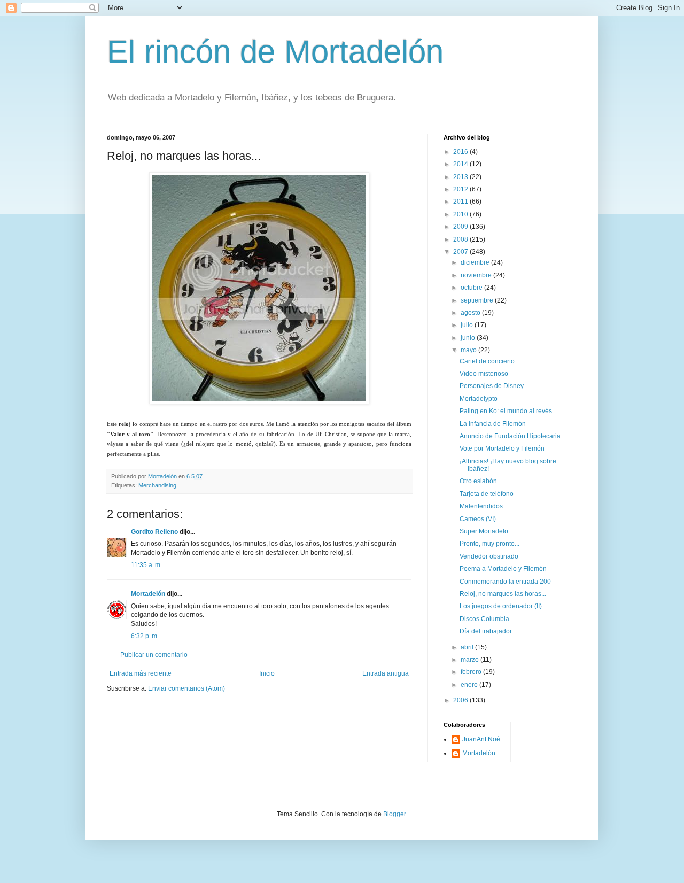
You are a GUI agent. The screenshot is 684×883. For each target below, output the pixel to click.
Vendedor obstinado (489, 556)
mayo (469, 350)
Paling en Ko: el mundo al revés (506, 411)
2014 (461, 164)
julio (468, 325)
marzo (470, 659)
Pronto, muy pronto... (489, 543)
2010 (461, 214)
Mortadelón (148, 594)
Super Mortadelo (484, 531)
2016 (461, 152)
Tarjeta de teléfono (487, 494)
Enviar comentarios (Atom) (186, 688)
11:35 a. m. (146, 565)
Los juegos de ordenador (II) (501, 606)
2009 (461, 226)
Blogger (394, 814)
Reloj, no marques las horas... (503, 594)
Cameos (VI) (478, 519)
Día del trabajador (486, 631)
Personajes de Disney (492, 386)
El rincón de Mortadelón (275, 51)
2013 (461, 177)
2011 (461, 201)
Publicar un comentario (154, 655)
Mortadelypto (479, 398)
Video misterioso (484, 373)
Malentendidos (481, 506)
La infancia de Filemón (493, 424)
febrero (472, 672)
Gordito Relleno (154, 532)
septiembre (478, 300)
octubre (472, 287)
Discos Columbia (484, 619)
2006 (461, 700)
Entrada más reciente (141, 673)
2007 (461, 251)
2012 (461, 189)
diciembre (476, 262)
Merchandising (157, 485)
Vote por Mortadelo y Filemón (502, 448)
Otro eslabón (478, 481)
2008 (461, 239)
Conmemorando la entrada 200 (505, 581)
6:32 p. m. (145, 636)
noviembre (477, 275)
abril (468, 647)
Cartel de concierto (487, 361)
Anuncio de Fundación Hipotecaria (510, 436)
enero (470, 684)
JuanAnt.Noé (481, 739)
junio (469, 338)
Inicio (267, 673)
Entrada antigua (385, 673)
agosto (471, 312)
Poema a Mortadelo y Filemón (503, 568)
